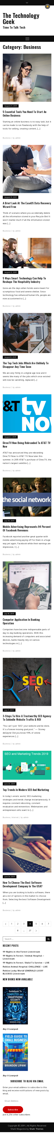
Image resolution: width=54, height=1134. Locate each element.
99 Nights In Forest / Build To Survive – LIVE (26, 962)
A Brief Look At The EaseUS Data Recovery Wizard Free (27, 204)
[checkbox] (47, 6)
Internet (15, 817)
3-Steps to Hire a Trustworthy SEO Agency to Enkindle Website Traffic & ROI (27, 717)
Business (7, 138)
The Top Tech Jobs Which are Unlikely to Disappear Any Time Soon (26, 364)
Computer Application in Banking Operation (21, 621)
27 (30, 930)
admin (18, 138)
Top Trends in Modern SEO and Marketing (26, 790)
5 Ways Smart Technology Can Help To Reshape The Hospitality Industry (24, 280)
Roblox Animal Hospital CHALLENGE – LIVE (25, 966)
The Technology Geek (21, 18)
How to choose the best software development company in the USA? (23, 884)
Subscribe (13, 1109)
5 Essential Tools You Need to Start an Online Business (25, 113)
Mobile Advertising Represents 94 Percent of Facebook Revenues (27, 528)
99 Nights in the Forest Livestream (21, 952)
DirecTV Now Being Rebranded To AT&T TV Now (27, 444)
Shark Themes (36, 1129)
